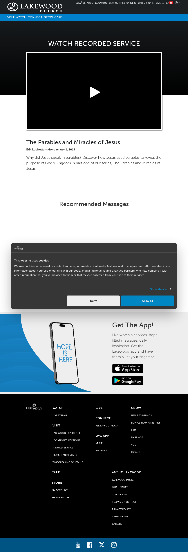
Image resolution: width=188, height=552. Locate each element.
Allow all (147, 300)
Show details (158, 289)
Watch (21, 17)
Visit (10, 17)
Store (141, 3)
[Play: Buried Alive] (94, 235)
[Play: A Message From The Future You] (146, 235)
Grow (48, 17)
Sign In (150, 3)
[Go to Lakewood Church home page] (33, 406)
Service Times (117, 3)
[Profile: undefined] (177, 3)
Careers (131, 3)
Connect (35, 17)
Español (80, 3)
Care (58, 17)
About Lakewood (97, 3)
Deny (93, 300)
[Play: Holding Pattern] (41, 235)
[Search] (163, 3)
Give (158, 3)
